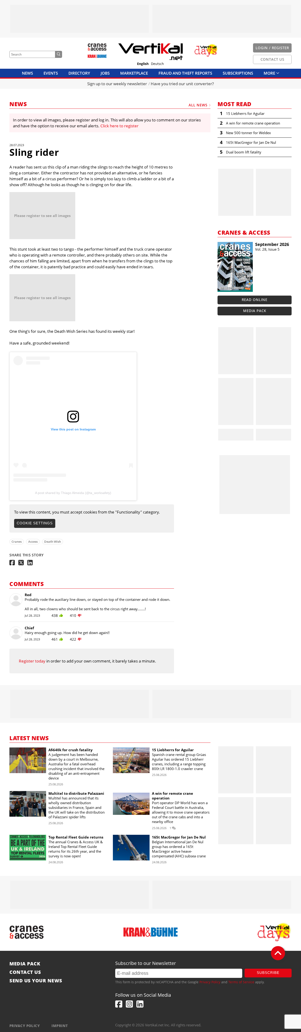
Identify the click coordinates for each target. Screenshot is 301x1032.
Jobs (105, 73)
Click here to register (119, 125)
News (27, 73)
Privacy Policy (209, 982)
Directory (79, 73)
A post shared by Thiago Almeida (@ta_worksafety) (73, 493)
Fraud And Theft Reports (185, 73)
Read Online (254, 299)
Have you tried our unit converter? (182, 83)
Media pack (254, 310)
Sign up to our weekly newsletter (117, 83)
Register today (32, 661)
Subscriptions (238, 73)
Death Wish (52, 541)
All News (198, 105)
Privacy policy (24, 1025)
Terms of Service (241, 982)
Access (33, 541)
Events (51, 73)
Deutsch (157, 63)
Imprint (59, 1025)
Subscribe (268, 973)
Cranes (17, 541)
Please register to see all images (42, 215)
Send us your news (35, 981)
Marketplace (134, 73)
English (143, 63)
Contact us (25, 972)
